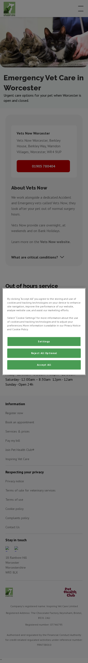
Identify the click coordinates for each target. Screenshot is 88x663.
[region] (44, 331)
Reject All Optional (44, 353)
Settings (44, 341)
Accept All (44, 364)
